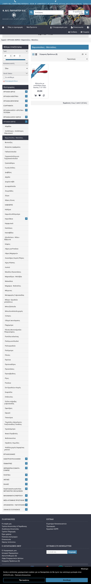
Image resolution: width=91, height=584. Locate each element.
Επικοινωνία (6, 539)
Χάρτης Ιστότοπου (9, 542)
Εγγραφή (72, 552)
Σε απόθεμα (9, 77)
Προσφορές (50, 526)
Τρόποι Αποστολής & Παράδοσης (14, 526)
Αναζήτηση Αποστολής (10, 529)
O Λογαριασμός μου (9, 550)
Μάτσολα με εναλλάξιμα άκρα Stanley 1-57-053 (39, 85)
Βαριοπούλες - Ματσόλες (29, 40)
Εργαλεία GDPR (52, 529)
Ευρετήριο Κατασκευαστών (56, 524)
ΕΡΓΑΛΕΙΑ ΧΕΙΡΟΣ (13, 40)
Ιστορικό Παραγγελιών (10, 553)
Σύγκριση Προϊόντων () (11, 561)
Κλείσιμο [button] (84, 569)
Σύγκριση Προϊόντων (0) (48, 54)
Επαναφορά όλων (11, 81)
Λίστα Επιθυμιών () (9, 556)
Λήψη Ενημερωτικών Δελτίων (12, 558)
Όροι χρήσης (6, 534)
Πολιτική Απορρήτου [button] (23, 575)
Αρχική (3, 40)
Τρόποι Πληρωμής (9, 531)
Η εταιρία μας (7, 524)
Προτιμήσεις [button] (24, 580)
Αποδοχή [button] (67, 580)
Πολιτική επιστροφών (10, 537)
